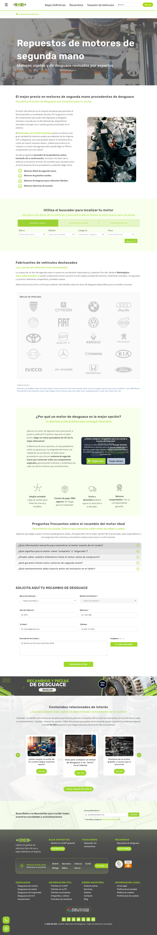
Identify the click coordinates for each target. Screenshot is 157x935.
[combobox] (32, 234)
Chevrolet (43, 388)
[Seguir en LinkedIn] (88, 919)
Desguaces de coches (28, 886)
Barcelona (66, 863)
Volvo (116, 391)
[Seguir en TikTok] (74, 919)
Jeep (103, 388)
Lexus (128, 388)
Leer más (41, 771)
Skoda (78, 391)
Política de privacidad (127, 889)
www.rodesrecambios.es (28, 275)
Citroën (56, 388)
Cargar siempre (116, 461)
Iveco (94, 388)
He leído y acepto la (102, 819)
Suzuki (102, 391)
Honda (73, 388)
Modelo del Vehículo (89, 596)
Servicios (88, 889)
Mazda (137, 388)
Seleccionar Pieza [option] (116, 234)
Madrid (55, 863)
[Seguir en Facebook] (64, 919)
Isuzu (90, 388)
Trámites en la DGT (59, 886)
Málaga (55, 868)
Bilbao (65, 868)
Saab (69, 391)
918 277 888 (123, 849)
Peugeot (52, 391)
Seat (73, 391)
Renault (64, 391)
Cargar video (98, 461)
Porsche (58, 391)
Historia (87, 892)
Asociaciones (24, 899)
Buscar (147, 4)
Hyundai (79, 388)
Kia (106, 388)
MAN (132, 388)
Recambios (76, 5)
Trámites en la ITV (59, 889)
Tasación (100, 5)
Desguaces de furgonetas (29, 892)
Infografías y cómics (60, 896)
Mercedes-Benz (22, 391)
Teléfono (83, 624)
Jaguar (99, 388)
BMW (31, 388)
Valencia (78, 863)
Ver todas (101, 866)
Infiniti (85, 388)
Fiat (65, 388)
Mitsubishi (35, 391)
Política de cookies (125, 892)
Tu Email (24, 624)
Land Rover (121, 388)
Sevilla (88, 863)
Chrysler (50, 388)
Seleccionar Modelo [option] (57, 234)
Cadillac (36, 388)
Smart (83, 391)
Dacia (62, 388)
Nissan (42, 391)
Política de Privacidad (110, 819)
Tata (106, 391)
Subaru (96, 391)
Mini (30, 391)
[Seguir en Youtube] (78, 919)
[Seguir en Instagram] (69, 919)
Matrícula (84, 610)
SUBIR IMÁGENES (125, 644)
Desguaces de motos (27, 889)
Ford (69, 388)
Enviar (133, 814)
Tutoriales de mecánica (61, 899)
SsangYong (89, 391)
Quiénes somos (91, 886)
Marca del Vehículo (28, 596)
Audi (27, 388)
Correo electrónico (92, 810)
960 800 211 (57, 849)
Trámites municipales (60, 892)
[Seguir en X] (83, 919)
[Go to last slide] (18, 755)
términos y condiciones (116, 452)
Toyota (111, 391)
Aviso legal (122, 886)
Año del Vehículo (27, 610)
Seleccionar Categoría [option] (88, 234)
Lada (109, 388)
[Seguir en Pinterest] (93, 919)
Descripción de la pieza (30, 638)
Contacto (88, 896)
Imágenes (117, 638)
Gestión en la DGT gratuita (63, 843)
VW (119, 391)
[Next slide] (139, 755)
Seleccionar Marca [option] (27, 234)
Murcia (77, 868)
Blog (86, 899)
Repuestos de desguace (128, 843)
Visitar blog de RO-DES (77, 789)
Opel (47, 391)
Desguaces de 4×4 (26, 896)
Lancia (114, 388)
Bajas (55, 5)
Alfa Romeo (21, 388)
